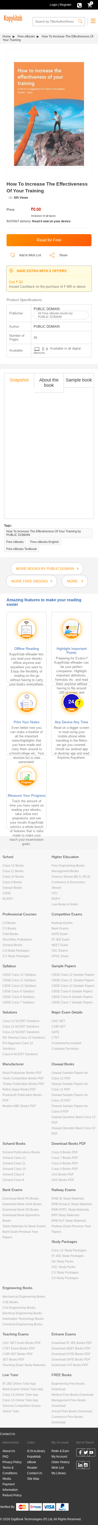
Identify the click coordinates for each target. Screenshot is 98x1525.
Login (54, 5)
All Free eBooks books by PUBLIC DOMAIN (55, 315)
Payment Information (10, 1487)
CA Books (9, 923)
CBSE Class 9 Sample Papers (72, 991)
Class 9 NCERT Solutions (20, 1054)
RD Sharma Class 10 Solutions (24, 1037)
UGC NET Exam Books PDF (22, 1343)
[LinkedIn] (80, 1466)
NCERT (8, 899)
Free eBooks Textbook (21, 549)
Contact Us (7, 1434)
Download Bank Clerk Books (22, 1204)
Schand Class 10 (14, 1169)
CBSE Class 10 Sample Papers (73, 986)
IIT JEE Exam (61, 939)
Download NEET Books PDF (71, 1348)
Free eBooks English (44, 542)
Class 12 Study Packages (69, 1250)
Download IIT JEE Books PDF (72, 1343)
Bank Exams (60, 928)
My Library (59, 1473)
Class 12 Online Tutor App (20, 1394)
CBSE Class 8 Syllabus (18, 997)
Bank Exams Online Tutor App (23, 1389)
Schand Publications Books (21, 1152)
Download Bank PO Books (21, 1198)
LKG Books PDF (63, 1174)
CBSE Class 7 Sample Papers (72, 1002)
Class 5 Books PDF (65, 1169)
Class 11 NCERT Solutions (21, 1026)
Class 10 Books (13, 876)
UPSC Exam (60, 956)
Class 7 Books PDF (65, 1158)
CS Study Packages (16, 956)
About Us (9, 1451)
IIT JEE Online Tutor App (19, 1383)
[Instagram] (86, 1466)
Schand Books (12, 945)
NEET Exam (60, 945)
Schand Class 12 (14, 1158)
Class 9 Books (12, 882)
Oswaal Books (12, 887)
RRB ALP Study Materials (69, 1220)
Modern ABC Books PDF (19, 1106)
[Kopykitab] (12, 18)
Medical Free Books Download (72, 1394)
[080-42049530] (79, 5)
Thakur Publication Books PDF (23, 1084)
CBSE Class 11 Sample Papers (73, 980)
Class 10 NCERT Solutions (21, 1032)
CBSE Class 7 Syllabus (18, 1002)
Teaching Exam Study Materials (24, 1365)
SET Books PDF (13, 1359)
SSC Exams (60, 950)
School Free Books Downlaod (72, 1411)
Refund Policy (12, 1495)
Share (63, 255)
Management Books (65, 871)
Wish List (58, 1467)
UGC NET (58, 1021)
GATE (55, 1032)
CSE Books (10, 1302)
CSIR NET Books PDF (18, 1354)
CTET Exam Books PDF (19, 1348)
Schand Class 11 (14, 1163)
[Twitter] (86, 1453)
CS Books (9, 928)
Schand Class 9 (13, 1174)
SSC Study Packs (63, 1267)
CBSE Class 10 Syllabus (19, 986)
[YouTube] (91, 1453)
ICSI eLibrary (36, 1451)
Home (7, 36)
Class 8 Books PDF (65, 1152)
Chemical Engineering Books (22, 1324)
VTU (55, 893)
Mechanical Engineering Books (24, 1296)
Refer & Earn (60, 1451)
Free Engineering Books (68, 865)
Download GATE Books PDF (71, 1359)
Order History (61, 1462)
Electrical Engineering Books (22, 1313)
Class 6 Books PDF (65, 1163)
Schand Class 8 (13, 1180)
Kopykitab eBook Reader (34, 1462)
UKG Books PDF (63, 1180)
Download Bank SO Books (21, 1209)
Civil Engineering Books (19, 1307)
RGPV (56, 899)
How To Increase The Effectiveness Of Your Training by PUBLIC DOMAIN (43, 533)
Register (65, 5)
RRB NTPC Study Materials (70, 1209)
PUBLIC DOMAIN (47, 309)
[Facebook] (80, 1453)
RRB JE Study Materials (68, 1198)
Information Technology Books (23, 1319)
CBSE (7, 893)
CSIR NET (59, 1026)
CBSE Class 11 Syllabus (19, 980)
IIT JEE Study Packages (68, 1256)
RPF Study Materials (65, 1215)
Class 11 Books (13, 871)
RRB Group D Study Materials (72, 1204)
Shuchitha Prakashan (17, 939)
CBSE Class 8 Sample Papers (72, 997)
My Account (59, 1456)
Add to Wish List (30, 255)
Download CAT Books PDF (70, 1365)
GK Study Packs (62, 1261)
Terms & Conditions (10, 1470)
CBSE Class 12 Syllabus (19, 975)
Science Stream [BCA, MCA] (71, 876)
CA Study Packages (16, 950)
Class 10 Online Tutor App (20, 1400)
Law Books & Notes (65, 904)
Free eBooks (26, 36)
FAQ (5, 1456)
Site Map (33, 1478)
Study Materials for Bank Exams (24, 1226)
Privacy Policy (12, 1462)
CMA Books (10, 934)
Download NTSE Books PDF (71, 1354)
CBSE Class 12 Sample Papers (73, 975)
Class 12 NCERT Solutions (21, 1021)
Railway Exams (62, 923)
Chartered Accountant (66, 1043)
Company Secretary (65, 1048)
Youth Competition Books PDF (23, 1078)
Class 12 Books (13, 865)
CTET (55, 1037)
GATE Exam (60, 934)
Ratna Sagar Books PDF (19, 1089)
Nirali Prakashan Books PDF (22, 1073)
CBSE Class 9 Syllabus (18, 991)
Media (7, 1478)
